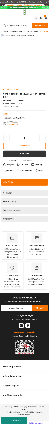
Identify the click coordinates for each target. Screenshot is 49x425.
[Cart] (46, 18)
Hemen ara (40, 25)
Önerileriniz (8, 218)
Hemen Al (24, 154)
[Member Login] (41, 18)
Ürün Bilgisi (8, 182)
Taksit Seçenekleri (12, 210)
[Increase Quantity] (42, 138)
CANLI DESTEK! (16, 420)
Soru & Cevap (9, 201)
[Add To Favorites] (24, 170)
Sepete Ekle (24, 146)
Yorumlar (7, 192)
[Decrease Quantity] (6, 138)
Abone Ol (40, 308)
